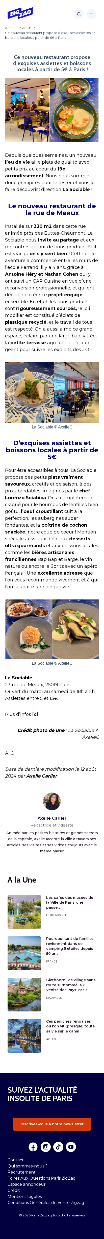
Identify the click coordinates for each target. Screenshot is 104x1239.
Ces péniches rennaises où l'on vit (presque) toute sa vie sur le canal (70, 1026)
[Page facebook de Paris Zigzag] (33, 1147)
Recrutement (22, 1172)
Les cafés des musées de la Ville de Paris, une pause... (69, 902)
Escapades (54, 997)
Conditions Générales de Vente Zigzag (46, 1202)
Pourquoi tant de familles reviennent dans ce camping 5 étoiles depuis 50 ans (70, 946)
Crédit (14, 1190)
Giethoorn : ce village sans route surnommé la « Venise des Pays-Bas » (71, 985)
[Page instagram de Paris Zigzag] (46, 1147)
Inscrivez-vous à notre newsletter (52, 1124)
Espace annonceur (27, 1184)
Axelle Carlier (52, 818)
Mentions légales (25, 1196)
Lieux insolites (57, 915)
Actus (51, 1039)
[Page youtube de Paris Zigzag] (71, 1147)
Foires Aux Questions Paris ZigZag (42, 1178)
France (51, 961)
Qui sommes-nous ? (27, 1166)
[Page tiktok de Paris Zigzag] (58, 1147)
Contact (16, 1160)
